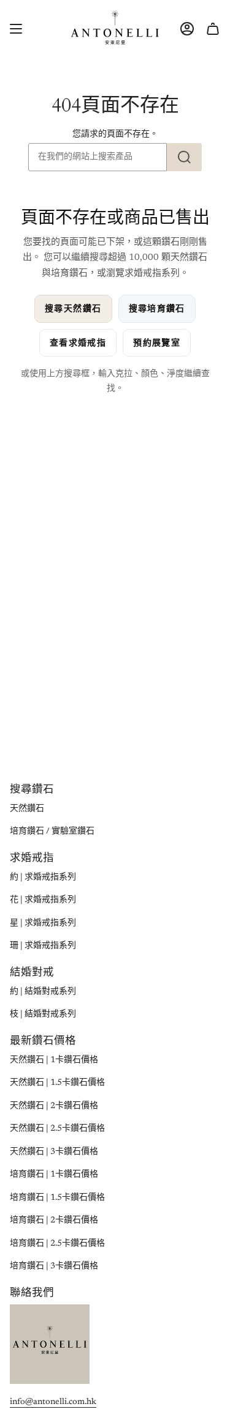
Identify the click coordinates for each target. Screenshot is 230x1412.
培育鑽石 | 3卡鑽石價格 (54, 1266)
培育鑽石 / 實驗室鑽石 (52, 831)
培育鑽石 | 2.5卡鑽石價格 (57, 1244)
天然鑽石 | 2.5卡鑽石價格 (57, 1129)
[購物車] (213, 28)
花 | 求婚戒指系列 (43, 900)
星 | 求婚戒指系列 (43, 923)
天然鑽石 (27, 809)
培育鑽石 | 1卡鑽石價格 (54, 1174)
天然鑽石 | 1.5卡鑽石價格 (57, 1083)
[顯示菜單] (16, 28)
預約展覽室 (156, 343)
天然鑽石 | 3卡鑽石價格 (54, 1152)
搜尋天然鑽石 (73, 308)
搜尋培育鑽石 (157, 308)
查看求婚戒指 (78, 343)
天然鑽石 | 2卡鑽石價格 (54, 1106)
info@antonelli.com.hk (53, 1402)
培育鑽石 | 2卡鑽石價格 (54, 1220)
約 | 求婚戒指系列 (43, 877)
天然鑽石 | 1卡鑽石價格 (54, 1060)
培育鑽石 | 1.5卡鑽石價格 (57, 1198)
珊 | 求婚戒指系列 (43, 946)
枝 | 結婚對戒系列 (43, 1014)
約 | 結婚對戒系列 (43, 992)
